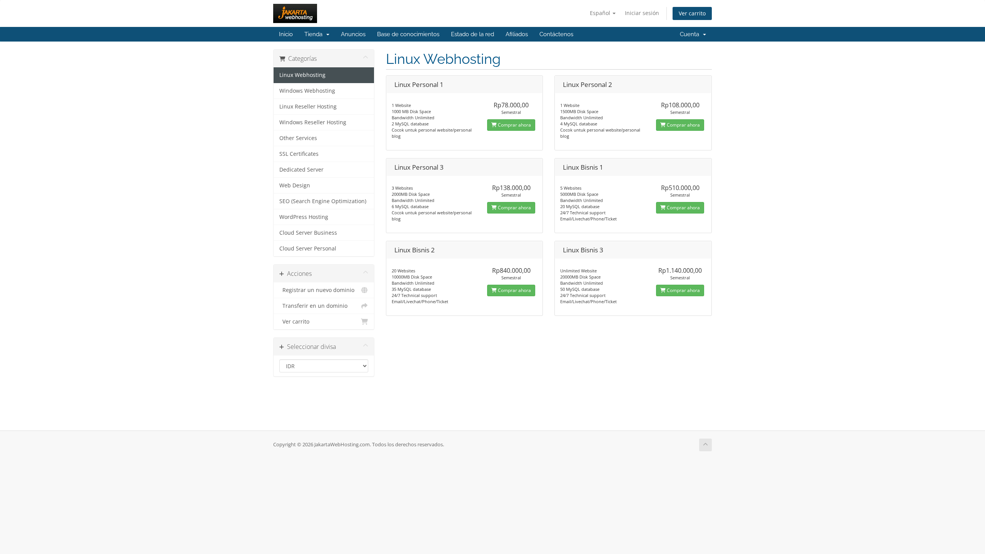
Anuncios (353, 34)
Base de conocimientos (408, 34)
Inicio (286, 34)
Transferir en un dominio (313, 305)
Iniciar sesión (642, 13)
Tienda (315, 34)
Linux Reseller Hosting (308, 106)
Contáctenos (556, 34)
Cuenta (691, 34)
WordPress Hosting (303, 217)
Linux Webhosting (302, 75)
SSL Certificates (299, 153)
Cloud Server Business (308, 232)
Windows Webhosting (307, 90)
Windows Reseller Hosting (312, 122)
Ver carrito (692, 13)
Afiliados (517, 34)
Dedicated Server (301, 169)
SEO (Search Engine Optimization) (322, 201)
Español (601, 13)
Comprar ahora (514, 125)
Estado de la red (472, 34)
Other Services (298, 138)
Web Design (294, 185)
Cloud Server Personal (307, 248)
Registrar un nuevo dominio (316, 290)
